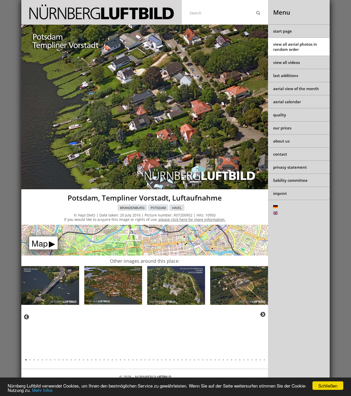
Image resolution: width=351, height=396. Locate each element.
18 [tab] (95, 359)
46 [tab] (211, 359)
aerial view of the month (296, 88)
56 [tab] (252, 359)
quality (279, 114)
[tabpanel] (50, 286)
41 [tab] (190, 359)
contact (280, 154)
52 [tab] (235, 359)
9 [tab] (58, 359)
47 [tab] (215, 359)
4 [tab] (38, 359)
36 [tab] (169, 359)
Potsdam (158, 207)
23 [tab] (116, 359)
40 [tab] (186, 359)
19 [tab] (100, 359)
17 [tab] (91, 359)
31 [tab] (149, 359)
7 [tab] (50, 359)
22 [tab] (112, 359)
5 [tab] (42, 359)
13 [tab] (75, 359)
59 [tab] (264, 359)
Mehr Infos (42, 390)
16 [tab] (87, 359)
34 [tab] (161, 359)
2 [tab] (30, 359)
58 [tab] (260, 359)
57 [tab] (256, 359)
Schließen (327, 385)
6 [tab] (46, 359)
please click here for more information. (192, 219)
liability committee (290, 180)
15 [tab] (83, 359)
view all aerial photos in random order (295, 47)
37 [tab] (174, 359)
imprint (280, 193)
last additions (285, 75)
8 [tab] (54, 359)
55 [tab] (248, 359)
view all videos (286, 62)
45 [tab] (206, 359)
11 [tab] (67, 359)
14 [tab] (79, 359)
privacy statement (290, 167)
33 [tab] (157, 359)
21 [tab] (108, 359)
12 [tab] (71, 359)
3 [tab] (34, 359)
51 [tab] (231, 359)
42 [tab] (194, 359)
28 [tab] (137, 359)
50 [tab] (227, 359)
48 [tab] (219, 359)
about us (281, 141)
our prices (282, 127)
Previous (26, 316)
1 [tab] (26, 359)
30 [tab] (145, 359)
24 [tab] (120, 359)
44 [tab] (202, 359)
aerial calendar (287, 101)
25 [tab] (124, 359)
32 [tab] (153, 359)
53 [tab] (239, 359)
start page (282, 31)
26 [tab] (128, 359)
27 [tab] (132, 359)
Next (262, 314)
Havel (177, 207)
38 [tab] (178, 359)
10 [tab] (63, 359)
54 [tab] (243, 359)
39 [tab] (182, 359)
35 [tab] (165, 359)
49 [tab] (223, 359)
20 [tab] (104, 359)
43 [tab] (198, 359)
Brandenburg (132, 207)
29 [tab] (141, 359)
